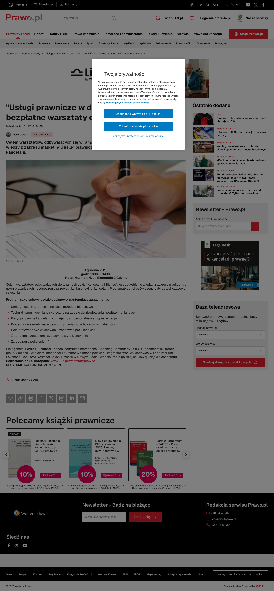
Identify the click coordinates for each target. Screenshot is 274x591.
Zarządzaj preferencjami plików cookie (138, 136)
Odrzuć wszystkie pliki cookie (138, 126)
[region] (138, 104)
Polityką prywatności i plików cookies (127, 102)
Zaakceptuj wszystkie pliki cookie (138, 114)
